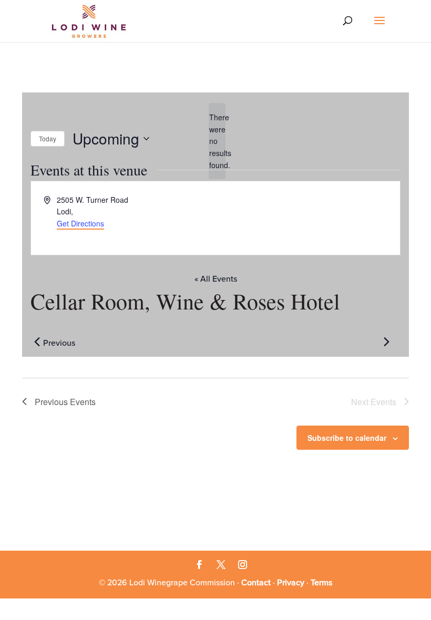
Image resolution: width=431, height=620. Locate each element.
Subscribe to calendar (346, 437)
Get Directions (80, 223)
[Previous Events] (36, 342)
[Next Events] (386, 342)
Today (47, 138)
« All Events (215, 279)
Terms (321, 582)
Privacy (290, 582)
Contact (256, 582)
